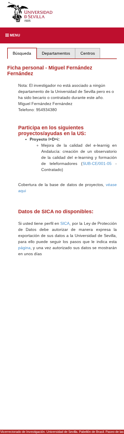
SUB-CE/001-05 (97, 163)
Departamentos (56, 53)
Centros (87, 53)
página (24, 247)
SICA (64, 223)
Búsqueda (22, 53)
